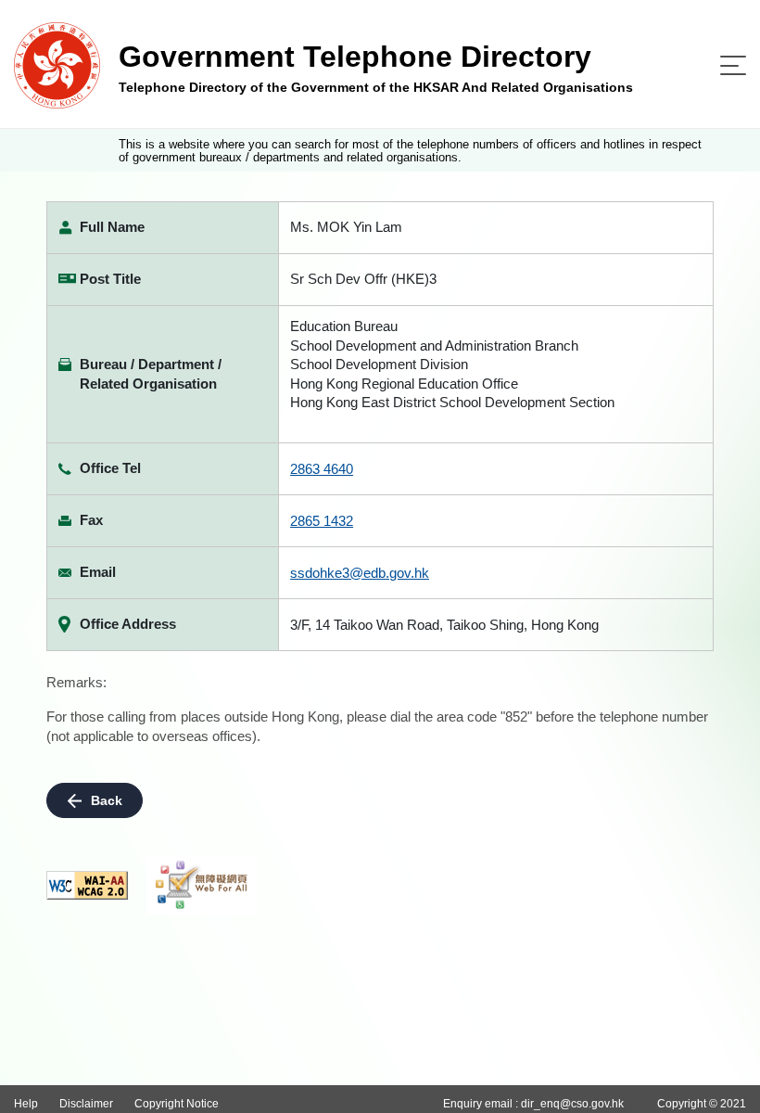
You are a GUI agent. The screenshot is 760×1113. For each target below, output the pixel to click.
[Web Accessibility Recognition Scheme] (202, 885)
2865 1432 (321, 521)
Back (106, 800)
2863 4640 (321, 469)
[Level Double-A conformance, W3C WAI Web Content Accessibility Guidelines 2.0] (87, 885)
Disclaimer (86, 1103)
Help (26, 1103)
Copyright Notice (176, 1103)
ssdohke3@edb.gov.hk (359, 573)
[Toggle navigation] (733, 65)
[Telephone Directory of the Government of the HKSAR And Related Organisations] (57, 64)
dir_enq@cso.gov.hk (572, 1103)
